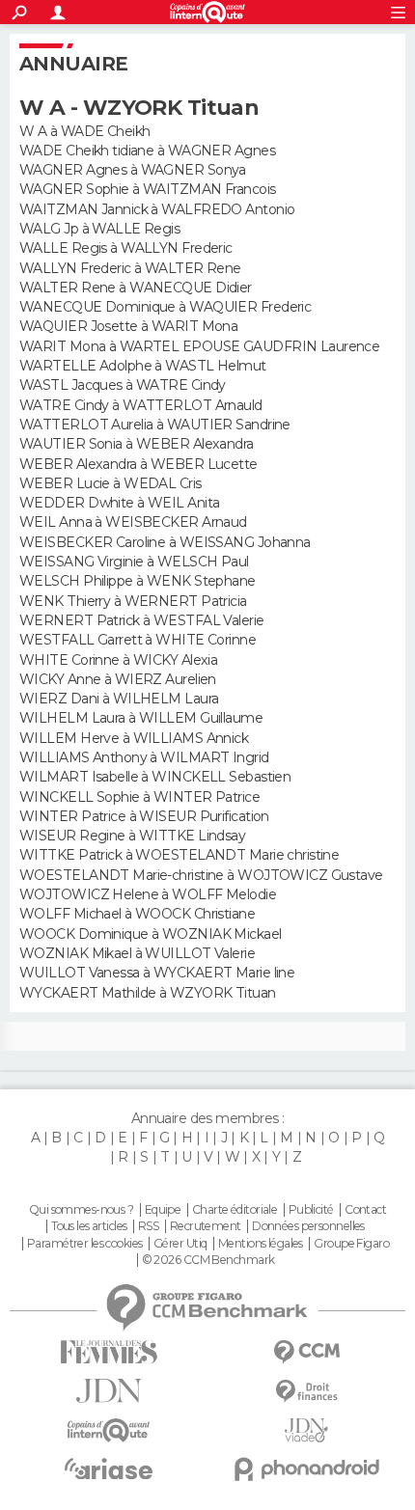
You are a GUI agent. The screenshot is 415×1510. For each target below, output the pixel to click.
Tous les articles (88, 1226)
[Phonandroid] (306, 1469)
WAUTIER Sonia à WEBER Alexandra (136, 444)
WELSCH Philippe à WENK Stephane (137, 581)
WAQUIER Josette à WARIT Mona (128, 326)
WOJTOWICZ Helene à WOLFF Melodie (147, 894)
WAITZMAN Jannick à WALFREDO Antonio (156, 209)
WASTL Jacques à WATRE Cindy (122, 385)
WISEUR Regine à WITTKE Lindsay (132, 835)
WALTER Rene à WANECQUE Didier (135, 287)
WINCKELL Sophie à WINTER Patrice (139, 797)
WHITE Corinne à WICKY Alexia (118, 660)
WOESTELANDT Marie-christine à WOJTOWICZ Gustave (201, 875)
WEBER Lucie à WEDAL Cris (110, 483)
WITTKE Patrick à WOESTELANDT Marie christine (179, 855)
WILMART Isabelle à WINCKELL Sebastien (154, 776)
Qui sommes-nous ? (81, 1210)
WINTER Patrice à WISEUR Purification (144, 816)
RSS (148, 1226)
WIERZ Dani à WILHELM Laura (118, 698)
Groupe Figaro (351, 1243)
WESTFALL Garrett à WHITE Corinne (137, 639)
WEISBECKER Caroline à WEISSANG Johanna (165, 542)
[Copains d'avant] (109, 1430)
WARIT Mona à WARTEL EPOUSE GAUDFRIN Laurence (199, 346)
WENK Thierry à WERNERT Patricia (133, 601)
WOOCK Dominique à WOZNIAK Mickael (150, 934)
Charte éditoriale (234, 1210)
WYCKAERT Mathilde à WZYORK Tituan (147, 993)
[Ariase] (109, 1468)
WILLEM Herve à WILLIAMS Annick (133, 738)
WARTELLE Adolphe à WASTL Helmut (142, 365)
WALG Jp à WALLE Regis (99, 228)
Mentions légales (260, 1243)
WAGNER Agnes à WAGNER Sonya (132, 169)
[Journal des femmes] (109, 1352)
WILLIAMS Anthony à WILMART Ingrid (144, 757)
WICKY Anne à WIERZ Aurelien (117, 679)
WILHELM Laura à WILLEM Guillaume (141, 718)
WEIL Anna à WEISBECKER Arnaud (133, 522)
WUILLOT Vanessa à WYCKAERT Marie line (156, 972)
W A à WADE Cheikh (84, 131)
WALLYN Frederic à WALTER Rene (130, 268)
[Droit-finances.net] (306, 1392)
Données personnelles (308, 1226)
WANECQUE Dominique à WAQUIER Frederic (165, 307)
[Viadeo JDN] (306, 1430)
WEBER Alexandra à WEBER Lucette (138, 464)
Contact (365, 1210)
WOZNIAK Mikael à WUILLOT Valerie (137, 953)
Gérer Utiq (180, 1243)
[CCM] (306, 1352)
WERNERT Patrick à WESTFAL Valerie (141, 620)
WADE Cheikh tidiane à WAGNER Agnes (147, 150)
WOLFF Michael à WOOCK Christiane (137, 913)
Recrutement (205, 1226)
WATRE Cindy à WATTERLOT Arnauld (141, 405)
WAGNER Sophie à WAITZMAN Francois (147, 189)
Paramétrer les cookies (85, 1243)
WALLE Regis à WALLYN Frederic (126, 248)
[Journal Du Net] (109, 1391)
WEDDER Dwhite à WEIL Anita (119, 502)
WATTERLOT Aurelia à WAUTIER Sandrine (154, 424)
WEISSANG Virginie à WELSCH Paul (134, 561)
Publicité (311, 1210)
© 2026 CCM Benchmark (208, 1260)
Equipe (163, 1210)
